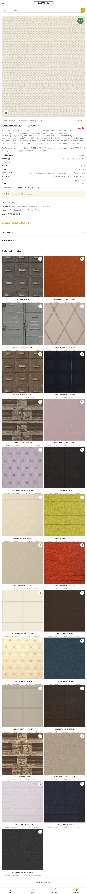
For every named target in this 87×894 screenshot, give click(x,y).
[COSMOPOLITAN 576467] (22, 706)
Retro (37, 210)
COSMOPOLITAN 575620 (64, 538)
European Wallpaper (34, 206)
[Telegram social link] (19, 214)
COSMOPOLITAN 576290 (22, 490)
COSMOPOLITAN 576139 (64, 825)
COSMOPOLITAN (68, 302)
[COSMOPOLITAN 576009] (64, 276)
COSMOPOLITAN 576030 (64, 777)
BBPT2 (41, 121)
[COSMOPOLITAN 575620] (64, 515)
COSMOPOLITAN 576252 (22, 681)
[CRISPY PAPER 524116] (22, 754)
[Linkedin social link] (17, 214)
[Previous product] (78, 120)
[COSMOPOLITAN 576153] (22, 515)
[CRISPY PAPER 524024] (22, 372)
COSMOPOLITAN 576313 (64, 681)
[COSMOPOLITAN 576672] (64, 372)
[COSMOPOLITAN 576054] (22, 563)
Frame (16, 210)
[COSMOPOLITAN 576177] (64, 467)
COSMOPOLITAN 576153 (23, 538)
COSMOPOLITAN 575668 (22, 825)
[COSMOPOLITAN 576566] (64, 324)
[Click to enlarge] (5, 112)
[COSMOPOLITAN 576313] (64, 658)
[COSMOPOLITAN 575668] (22, 801)
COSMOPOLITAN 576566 (64, 347)
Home (4, 121)
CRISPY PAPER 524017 (22, 299)
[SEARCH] (83, 10)
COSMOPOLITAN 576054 (22, 586)
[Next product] (84, 120)
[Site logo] (43, 3)
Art (8, 210)
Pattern (31, 210)
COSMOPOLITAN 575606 (64, 586)
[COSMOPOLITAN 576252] (22, 658)
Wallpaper (23, 121)
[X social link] (11, 214)
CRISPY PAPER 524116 (22, 777)
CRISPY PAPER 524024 (22, 395)
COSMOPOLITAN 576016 (64, 634)
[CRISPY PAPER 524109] (22, 420)
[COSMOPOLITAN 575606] (64, 563)
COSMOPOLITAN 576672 (64, 395)
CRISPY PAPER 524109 (22, 443)
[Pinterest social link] (14, 214)
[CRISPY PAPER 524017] (22, 276)
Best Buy (32, 121)
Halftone (23, 210)
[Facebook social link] (8, 214)
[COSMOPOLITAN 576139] (64, 801)
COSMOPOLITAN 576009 (64, 299)
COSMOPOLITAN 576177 (64, 490)
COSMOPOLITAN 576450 (22, 634)
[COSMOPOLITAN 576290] (22, 467)
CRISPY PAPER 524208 (22, 347)
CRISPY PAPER (26, 302)
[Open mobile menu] (3, 3)
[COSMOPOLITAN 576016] (64, 611)
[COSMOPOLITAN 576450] (22, 611)
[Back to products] (81, 120)
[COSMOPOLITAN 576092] (64, 420)
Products (12, 121)
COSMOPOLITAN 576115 (64, 729)
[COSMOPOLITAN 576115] (64, 706)
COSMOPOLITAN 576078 (22, 872)
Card (11, 210)
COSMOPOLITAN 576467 (22, 729)
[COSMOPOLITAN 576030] (64, 754)
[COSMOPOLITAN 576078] (22, 849)
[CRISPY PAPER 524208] (22, 324)
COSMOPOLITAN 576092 (64, 443)
